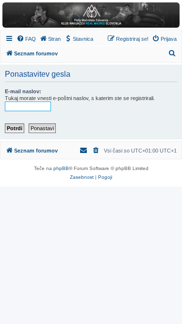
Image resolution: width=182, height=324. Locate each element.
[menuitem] (26, 39)
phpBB (61, 168)
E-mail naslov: (23, 91)
